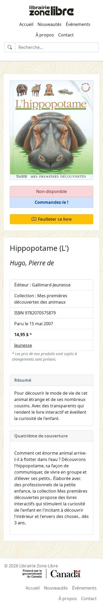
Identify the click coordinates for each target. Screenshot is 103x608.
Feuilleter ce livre (55, 219)
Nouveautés (50, 24)
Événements (78, 24)
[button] (51, 202)
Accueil (26, 24)
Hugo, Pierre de (32, 262)
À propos (45, 35)
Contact (66, 35)
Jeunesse (23, 345)
